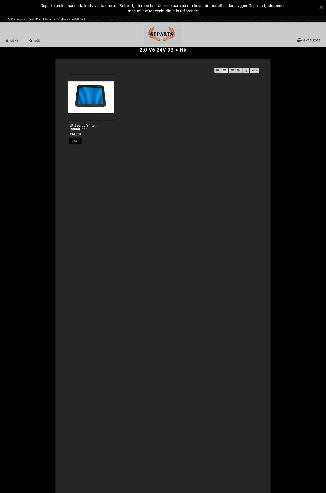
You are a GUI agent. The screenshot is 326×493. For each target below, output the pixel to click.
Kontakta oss (18, 19)
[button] (310, 40)
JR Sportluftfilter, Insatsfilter (83, 127)
